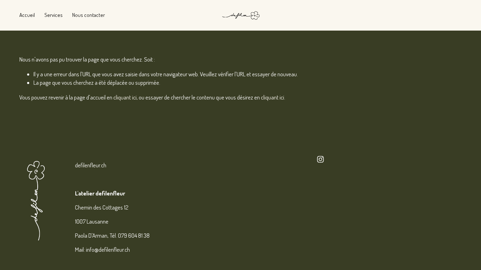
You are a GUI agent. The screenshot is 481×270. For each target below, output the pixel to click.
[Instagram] (320, 159)
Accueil (27, 15)
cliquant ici (125, 97)
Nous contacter (88, 15)
